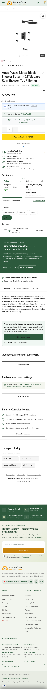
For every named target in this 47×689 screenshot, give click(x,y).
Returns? (33, 212)
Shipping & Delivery (31, 603)
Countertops (6, 613)
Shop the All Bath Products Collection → (15, 66)
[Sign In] (38, 2)
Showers (5, 606)
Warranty (28, 610)
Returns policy (21, 475)
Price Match (29, 613)
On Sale (5, 621)
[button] (12, 188)
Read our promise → (10, 267)
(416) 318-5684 (7, 652)
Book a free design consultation (15, 342)
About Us (28, 596)
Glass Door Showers (28, 459)
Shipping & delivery (9, 212)
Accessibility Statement (33, 628)
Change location (39, 201)
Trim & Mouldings (8, 617)
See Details (39, 230)
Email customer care (23, 481)
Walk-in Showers (10, 459)
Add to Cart (23, 137)
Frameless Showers (11, 465)
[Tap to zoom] (42, 15)
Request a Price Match (27, 267)
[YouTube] (41, 582)
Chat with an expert (23, 434)
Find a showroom (23, 337)
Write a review (23, 396)
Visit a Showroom (10, 666)
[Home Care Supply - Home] (12, 568)
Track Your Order (31, 617)
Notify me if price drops (10, 101)
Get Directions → (8, 661)
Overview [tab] (6, 289)
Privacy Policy (38, 537)
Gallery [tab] (36, 289)
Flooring (5, 603)
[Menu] (3, 2)
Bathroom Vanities (8, 596)
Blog (26, 631)
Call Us (8, 218)
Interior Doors (7, 599)
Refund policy (40, 682)
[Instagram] (36, 582)
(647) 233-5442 (30, 652)
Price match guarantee (34, 475)
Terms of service (28, 682)
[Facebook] (31, 582)
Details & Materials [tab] (21, 289)
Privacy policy (6, 682)
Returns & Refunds (31, 606)
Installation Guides (31, 624)
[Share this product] (43, 73)
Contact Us (29, 599)
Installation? (22, 212)
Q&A (43, 90)
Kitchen (5, 610)
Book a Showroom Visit (33, 621)
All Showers (27, 465)
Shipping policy (10, 475)
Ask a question (23, 364)
